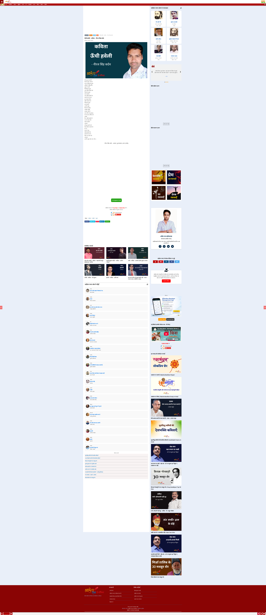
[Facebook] (160, 246)
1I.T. (130, 610)
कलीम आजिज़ (158, 39)
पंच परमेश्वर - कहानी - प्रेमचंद (90, 474)
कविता (91, 35)
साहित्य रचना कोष (137, 593)
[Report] (11, 613)
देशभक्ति (10, 4)
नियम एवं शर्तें (130, 606)
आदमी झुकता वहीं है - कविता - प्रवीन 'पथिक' (114, 261)
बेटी (23, 4)
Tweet (93, 221)
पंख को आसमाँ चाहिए (94, 332)
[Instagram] (164, 246)
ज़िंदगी (46, 4)
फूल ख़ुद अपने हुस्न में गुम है (95, 406)
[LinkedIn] (168, 246)
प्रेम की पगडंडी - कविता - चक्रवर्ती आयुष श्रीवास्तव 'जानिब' (94, 261)
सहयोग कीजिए (166, 281)
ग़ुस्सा (91, 439)
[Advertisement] (116, 15)
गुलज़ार (91, 441)
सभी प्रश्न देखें (166, 123)
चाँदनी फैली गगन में (94, 323)
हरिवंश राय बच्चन (93, 325)
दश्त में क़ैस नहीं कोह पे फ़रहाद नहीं (97, 373)
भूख (97, 35)
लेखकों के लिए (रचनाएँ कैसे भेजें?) (116, 596)
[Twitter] (172, 246)
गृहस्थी (91, 431)
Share (87, 221)
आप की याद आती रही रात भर (96, 307)
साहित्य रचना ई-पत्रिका (132, 608)
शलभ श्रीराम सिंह (93, 399)
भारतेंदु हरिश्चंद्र (93, 416)
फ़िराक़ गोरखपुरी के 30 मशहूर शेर (91, 460)
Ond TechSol (135, 610)
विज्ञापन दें (111, 601)
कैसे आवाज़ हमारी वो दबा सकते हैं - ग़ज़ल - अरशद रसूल (163, 418)
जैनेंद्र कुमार (92, 391)
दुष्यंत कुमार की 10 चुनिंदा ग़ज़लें (90, 463)
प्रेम (6, 4)
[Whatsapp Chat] (264, 613)
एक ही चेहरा (92, 315)
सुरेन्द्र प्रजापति (174, 22)
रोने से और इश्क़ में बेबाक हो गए (96, 290)
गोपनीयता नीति (135, 606)
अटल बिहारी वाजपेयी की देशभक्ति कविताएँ (92, 458)
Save (98, 221)
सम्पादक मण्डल (112, 599)
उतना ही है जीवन (93, 398)
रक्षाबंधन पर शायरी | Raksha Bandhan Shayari (163, 375)
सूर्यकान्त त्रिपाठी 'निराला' (174, 39)
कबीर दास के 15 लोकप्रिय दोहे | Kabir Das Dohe (163, 532)
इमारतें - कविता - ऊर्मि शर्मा (112, 277)
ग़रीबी (94, 35)
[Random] (261, 613)
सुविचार (19, 4)
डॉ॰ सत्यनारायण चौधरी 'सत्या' (95, 350)
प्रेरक (15, 4)
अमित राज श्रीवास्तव (166, 236)
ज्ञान (34, 4)
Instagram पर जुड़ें (117, 200)
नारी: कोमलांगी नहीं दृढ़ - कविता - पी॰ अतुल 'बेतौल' (162, 511)
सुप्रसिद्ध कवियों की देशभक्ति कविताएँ (91, 455)
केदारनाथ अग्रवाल (93, 341)
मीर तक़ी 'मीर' (158, 22)
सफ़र (91, 298)
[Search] (2, 613)
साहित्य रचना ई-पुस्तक (138, 596)
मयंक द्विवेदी (158, 56)
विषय (2, 4)
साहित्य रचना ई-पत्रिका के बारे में (115, 593)
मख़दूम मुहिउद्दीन (93, 308)
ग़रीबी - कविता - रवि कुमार (90, 277)
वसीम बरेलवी (92, 407)
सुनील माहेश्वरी (92, 366)
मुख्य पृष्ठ (86, 35)
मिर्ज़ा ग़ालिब (92, 292)
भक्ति (38, 4)
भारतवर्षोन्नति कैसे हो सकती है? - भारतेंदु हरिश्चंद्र (94, 472)
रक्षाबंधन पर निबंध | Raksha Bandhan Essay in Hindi (164, 396)
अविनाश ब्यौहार (93, 333)
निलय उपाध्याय (93, 300)
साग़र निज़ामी (92, 374)
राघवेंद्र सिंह (92, 424)
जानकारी (29, 4)
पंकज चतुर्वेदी (92, 317)
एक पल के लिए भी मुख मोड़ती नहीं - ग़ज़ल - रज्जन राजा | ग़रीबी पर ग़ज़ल (137, 278)
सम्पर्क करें (111, 590)
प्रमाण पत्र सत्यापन (138, 599)
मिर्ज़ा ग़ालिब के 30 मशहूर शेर (90, 477)
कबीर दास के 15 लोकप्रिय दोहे (90, 469)
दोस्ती (42, 4)
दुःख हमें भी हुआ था (94, 447)
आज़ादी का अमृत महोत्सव (95, 348)
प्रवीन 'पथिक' (92, 449)
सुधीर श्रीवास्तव (93, 358)
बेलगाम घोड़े (92, 381)
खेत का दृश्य (92, 340)
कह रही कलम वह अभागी (95, 422)
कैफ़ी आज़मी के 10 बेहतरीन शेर (90, 466)
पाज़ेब (91, 389)
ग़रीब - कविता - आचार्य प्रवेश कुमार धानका (137, 260)
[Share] (258, 613)
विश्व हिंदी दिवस (93, 356)
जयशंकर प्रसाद (174, 56)
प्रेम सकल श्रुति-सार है (95, 414)
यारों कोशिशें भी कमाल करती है (96, 365)
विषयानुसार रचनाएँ (137, 590)
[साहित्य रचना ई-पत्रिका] (8, 1)
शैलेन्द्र (91, 383)
